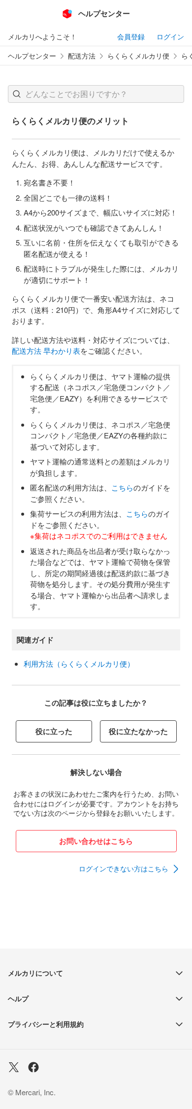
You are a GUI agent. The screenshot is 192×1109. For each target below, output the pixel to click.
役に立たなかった (138, 731)
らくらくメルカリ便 (138, 56)
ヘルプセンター (32, 56)
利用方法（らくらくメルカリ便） (79, 663)
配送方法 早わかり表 (46, 350)
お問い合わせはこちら (96, 840)
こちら (122, 487)
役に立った (53, 731)
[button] (16, 94)
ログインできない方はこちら (123, 868)
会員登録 (131, 36)
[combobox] (96, 94)
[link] (129, 869)
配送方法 (82, 56)
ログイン (170, 36)
